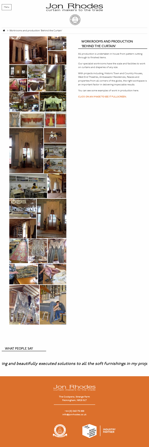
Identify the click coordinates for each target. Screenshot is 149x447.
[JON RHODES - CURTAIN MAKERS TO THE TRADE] (74, 14)
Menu (6, 7)
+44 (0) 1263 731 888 (74, 411)
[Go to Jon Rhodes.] (4, 30)
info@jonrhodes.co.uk (74, 414)
